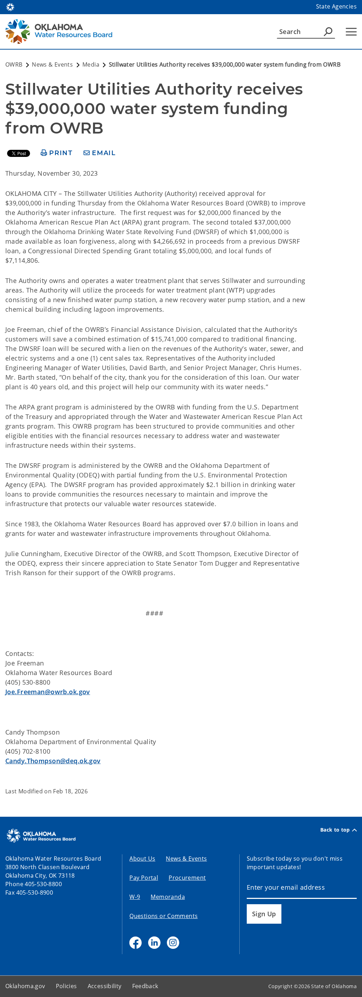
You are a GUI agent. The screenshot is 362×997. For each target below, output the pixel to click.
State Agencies (336, 6)
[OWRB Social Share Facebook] (135, 942)
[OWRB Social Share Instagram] (173, 942)
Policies (66, 986)
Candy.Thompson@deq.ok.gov (53, 761)
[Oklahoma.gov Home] (10, 6)
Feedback (145, 986)
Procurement (187, 878)
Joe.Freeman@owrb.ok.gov (47, 691)
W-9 (134, 897)
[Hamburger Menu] (351, 31)
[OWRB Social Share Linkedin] (154, 942)
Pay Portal (143, 878)
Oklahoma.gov (25, 986)
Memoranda (168, 897)
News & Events (186, 858)
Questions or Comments (163, 916)
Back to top (335, 829)
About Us (142, 858)
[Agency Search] (328, 31)
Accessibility (105, 986)
